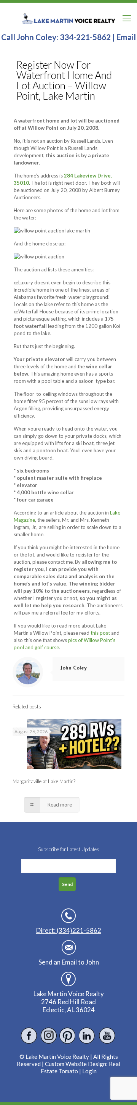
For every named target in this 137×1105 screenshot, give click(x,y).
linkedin (87, 1035)
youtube (106, 1035)
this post (101, 633)
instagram (48, 1035)
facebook (29, 1035)
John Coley (73, 668)
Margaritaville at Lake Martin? (44, 781)
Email (126, 37)
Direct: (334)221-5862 (68, 930)
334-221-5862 (85, 37)
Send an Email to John (68, 962)
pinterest (67, 1035)
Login (89, 1071)
